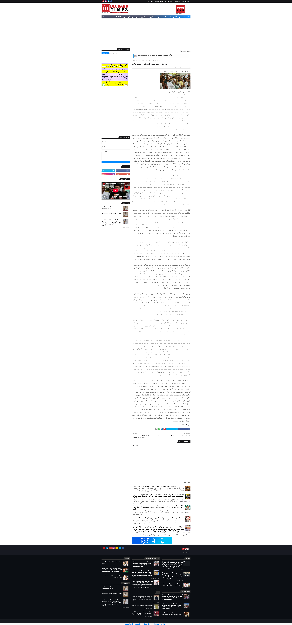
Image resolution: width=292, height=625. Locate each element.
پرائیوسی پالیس (170, 1)
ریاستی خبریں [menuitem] (128, 17)
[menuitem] (188, 16)
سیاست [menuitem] (165, 17)
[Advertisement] (146, 35)
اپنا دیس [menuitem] (174, 17)
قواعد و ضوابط (163, 1)
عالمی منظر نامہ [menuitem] (183, 20)
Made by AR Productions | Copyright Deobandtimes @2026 (146, 624)
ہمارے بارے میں (178, 1)
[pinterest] (103, 1)
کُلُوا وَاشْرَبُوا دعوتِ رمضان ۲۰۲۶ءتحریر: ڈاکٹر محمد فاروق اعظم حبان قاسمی (155, 486)
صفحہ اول (187, 1)
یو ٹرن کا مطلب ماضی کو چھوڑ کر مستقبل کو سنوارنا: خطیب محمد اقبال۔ (111, 207)
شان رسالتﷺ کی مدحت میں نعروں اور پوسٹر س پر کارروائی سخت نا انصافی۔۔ (156, 517)
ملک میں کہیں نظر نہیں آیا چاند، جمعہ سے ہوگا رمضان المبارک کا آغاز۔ (172, 584)
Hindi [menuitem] (118, 17)
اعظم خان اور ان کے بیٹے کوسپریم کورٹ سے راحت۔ (111, 562)
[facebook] (111, 1)
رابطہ (183, 1)
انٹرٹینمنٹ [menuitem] (165, 20)
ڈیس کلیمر (157, 1)
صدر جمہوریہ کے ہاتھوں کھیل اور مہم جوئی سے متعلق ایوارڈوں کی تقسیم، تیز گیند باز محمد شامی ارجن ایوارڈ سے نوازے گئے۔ (142, 613)
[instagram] (106, 1)
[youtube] (123, 174)
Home (133, 60)
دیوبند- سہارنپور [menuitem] (154, 17)
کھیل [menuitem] (173, 20)
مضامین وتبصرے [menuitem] (140, 17)
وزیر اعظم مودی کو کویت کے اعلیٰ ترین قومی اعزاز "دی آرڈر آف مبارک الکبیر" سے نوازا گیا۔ (171, 613)
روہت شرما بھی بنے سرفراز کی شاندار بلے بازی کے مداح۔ (142, 605)
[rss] (117, 548)
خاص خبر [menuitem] (182, 17)
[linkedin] (107, 548)
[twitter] (108, 1)
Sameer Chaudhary (185, 67)
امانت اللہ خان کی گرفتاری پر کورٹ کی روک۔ (111, 575)
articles (138, 60)
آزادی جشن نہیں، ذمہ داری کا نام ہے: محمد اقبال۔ (112, 213)
